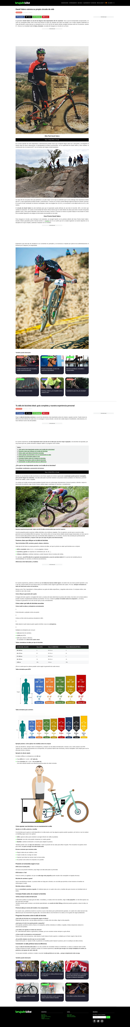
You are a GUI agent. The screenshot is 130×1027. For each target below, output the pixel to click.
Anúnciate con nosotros (46, 1016)
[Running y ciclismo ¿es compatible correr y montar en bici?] (52, 388)
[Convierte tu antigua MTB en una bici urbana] (27, 993)
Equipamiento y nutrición (89, 2)
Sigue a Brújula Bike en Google (52, 139)
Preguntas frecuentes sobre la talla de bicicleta (32, 460)
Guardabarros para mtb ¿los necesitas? (76, 391)
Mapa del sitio (44, 1015)
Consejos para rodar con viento (24, 391)
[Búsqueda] (114, 3)
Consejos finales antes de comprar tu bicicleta (32, 458)
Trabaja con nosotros (45, 1018)
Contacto (43, 1017)
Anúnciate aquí (52, 28)
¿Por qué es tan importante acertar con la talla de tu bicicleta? (37, 449)
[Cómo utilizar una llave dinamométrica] (77, 993)
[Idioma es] (106, 3)
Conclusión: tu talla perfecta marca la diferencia (32, 461)
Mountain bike (64, 2)
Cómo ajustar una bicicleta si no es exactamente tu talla (35, 454)
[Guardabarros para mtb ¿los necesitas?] (77, 388)
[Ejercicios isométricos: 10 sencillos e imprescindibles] (77, 366)
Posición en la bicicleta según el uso (29, 456)
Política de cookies (71, 1015)
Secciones (43, 1014)
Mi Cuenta (110, 2)
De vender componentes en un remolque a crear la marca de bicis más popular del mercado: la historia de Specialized (77, 975)
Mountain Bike (19, 12)
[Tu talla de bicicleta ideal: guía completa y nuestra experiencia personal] (27, 366)
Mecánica (80, 2)
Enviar (108, 1017)
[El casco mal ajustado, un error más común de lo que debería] (52, 366)
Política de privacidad (71, 1016)
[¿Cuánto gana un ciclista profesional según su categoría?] (52, 971)
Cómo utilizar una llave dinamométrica (75, 996)
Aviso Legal (69, 1014)
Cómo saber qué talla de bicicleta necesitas (31, 453)
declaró (47, 221)
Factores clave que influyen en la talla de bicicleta (33, 451)
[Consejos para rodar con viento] (27, 388)
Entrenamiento (73, 2)
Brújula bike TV (101, 2)
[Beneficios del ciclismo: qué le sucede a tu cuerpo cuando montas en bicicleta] (52, 993)
